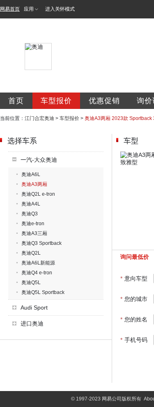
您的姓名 (133, 319)
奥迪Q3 (29, 214)
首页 (16, 101)
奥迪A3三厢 (34, 233)
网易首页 (10, 9)
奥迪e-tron (32, 223)
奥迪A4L (30, 204)
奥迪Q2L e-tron (38, 194)
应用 (29, 9)
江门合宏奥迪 (39, 118)
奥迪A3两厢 (34, 184)
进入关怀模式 (60, 9)
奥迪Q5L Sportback (42, 292)
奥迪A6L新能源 (38, 263)
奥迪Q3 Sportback (41, 243)
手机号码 (133, 340)
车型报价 (56, 101)
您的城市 (133, 299)
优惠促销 (104, 101)
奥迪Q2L (31, 253)
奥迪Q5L (31, 282)
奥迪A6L (30, 174)
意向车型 (133, 278)
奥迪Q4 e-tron (36, 273)
